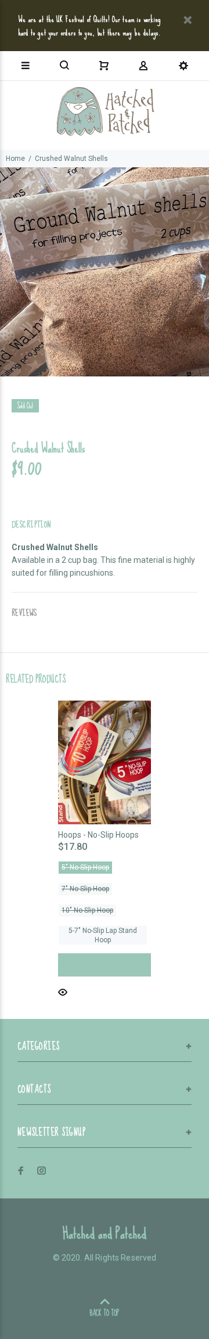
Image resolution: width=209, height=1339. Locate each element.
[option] (104, 271)
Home (15, 159)
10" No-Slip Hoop (87, 910)
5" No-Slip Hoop (85, 867)
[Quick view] (63, 991)
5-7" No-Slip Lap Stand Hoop (103, 935)
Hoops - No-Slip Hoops (98, 834)
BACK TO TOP (104, 1313)
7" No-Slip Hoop (85, 889)
